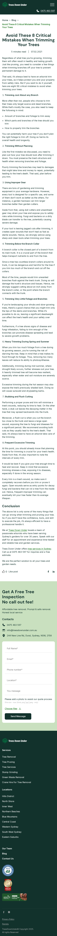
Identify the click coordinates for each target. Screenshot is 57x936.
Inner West (7, 806)
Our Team (7, 848)
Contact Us (8, 858)
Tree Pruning (8, 762)
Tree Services (9, 767)
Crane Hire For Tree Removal (16, 782)
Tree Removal (9, 756)
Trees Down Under (17, 530)
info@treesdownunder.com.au (22, 630)
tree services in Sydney (39, 548)
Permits (5, 924)
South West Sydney (11, 832)
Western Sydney (10, 826)
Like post (13, 571)
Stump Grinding (10, 772)
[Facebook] (3, 912)
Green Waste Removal (13, 777)
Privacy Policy (8, 919)
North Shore (8, 801)
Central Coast (9, 821)
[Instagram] (9, 912)
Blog (4, 853)
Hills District (8, 796)
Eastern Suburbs (10, 837)
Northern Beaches (11, 811)
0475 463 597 (48, 10)
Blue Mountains (9, 816)
